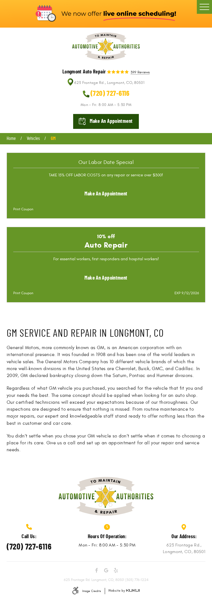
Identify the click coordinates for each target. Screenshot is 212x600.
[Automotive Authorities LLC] (106, 46)
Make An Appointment (111, 121)
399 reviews (140, 73)
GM (53, 138)
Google (106, 570)
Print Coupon (23, 209)
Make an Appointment (105, 194)
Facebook (96, 570)
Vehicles (33, 138)
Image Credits (91, 591)
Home (11, 138)
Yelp (115, 570)
